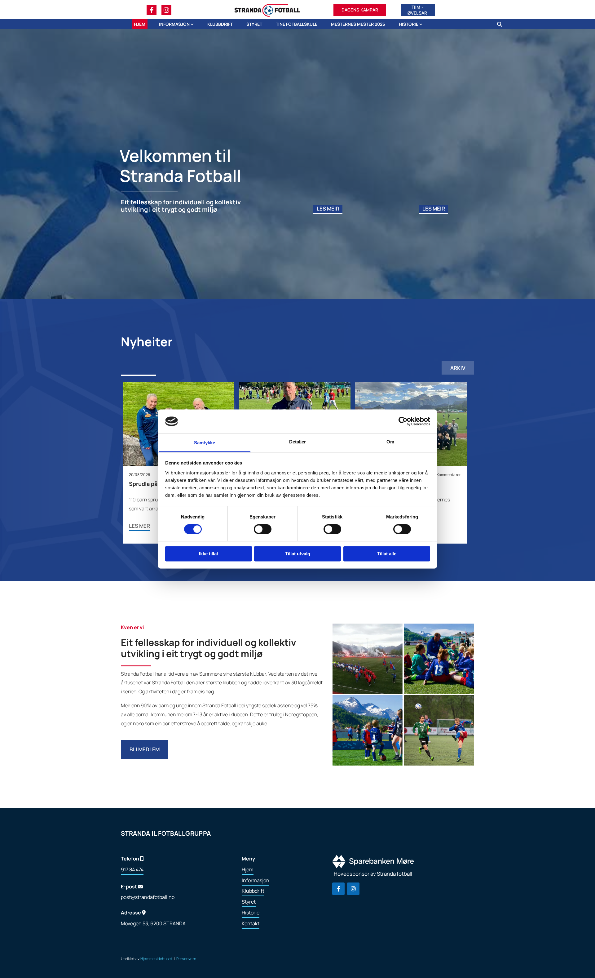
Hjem (139, 24)
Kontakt (250, 923)
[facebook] (151, 10)
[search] (500, 24)
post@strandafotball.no (147, 897)
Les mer (139, 526)
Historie (409, 24)
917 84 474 (132, 869)
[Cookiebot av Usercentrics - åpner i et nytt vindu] (403, 421)
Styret (254, 24)
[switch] (262, 529)
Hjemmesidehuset (156, 958)
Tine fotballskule (296, 24)
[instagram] (166, 10)
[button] (359, 10)
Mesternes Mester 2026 (358, 24)
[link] (172, 24)
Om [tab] (390, 441)
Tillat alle (386, 553)
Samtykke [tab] (204, 442)
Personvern (186, 958)
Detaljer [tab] (297, 441)
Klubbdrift (220, 24)
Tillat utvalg (297, 553)
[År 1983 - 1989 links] (420, 24)
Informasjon (175, 24)
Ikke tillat (208, 553)
